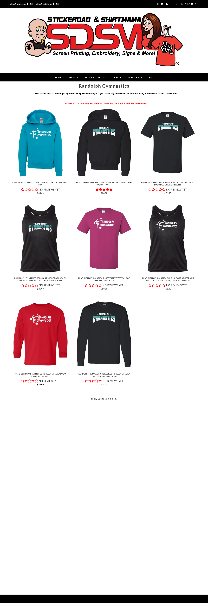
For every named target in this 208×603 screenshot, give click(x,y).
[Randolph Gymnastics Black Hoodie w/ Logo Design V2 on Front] (104, 142)
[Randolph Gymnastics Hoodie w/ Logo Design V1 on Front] (40, 142)
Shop (71, 77)
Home (58, 77)
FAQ (151, 77)
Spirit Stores (93, 77)
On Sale (116, 77)
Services (133, 77)
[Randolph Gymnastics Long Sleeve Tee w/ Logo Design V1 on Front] (40, 334)
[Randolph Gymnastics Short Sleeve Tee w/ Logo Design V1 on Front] (104, 238)
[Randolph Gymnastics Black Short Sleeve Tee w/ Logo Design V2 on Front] (167, 142)
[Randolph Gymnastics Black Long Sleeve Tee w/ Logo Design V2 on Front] (104, 334)
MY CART (188, 4)
